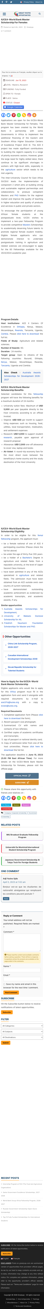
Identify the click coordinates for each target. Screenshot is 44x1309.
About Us (38, 2)
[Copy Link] (24, 115)
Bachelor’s (27, 557)
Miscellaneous (12, 1302)
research (8, 437)
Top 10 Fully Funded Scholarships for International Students (20, 1219)
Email (6, 975)
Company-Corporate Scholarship (15, 813)
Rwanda (19, 330)
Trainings (36, 1299)
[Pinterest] (14, 115)
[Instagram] (29, 115)
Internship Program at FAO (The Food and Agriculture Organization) (21, 1185)
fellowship (38, 394)
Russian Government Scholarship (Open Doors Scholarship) (19, 1210)
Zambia (4, 334)
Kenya (4, 362)
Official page (21, 776)
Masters (26, 225)
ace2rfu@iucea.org (10, 702)
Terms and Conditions (22, 1284)
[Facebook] (3, 115)
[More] (34, 115)
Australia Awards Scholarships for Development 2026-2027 (22, 376)
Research (26, 805)
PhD (16, 195)
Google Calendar (14, 107)
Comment (8, 932)
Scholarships (6, 809)
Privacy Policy (29, 2)
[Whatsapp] (19, 115)
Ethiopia (21, 327)
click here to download (28, 334)
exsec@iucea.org (9, 706)
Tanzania (5, 365)
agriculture (10, 169)
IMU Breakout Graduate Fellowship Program (22, 836)
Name (7, 966)
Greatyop (30, 27)
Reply (6, 899)
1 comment (7, 31)
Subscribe (21, 783)
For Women (6, 805)
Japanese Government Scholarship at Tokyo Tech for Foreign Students (22, 861)
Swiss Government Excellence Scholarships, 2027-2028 (20, 1194)
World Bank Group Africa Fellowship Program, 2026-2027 (21, 1202)
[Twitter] (8, 115)
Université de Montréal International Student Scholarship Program (22, 848)
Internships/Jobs (24, 1299)
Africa (13, 692)
